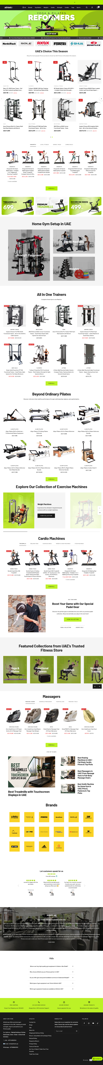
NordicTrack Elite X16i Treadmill (14, 571)
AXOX (64, 329)
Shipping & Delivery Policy (36, 1033)
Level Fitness (44, 144)
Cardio (53, 7)
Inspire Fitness (14, 329)
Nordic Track (57, 144)
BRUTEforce (39, 329)
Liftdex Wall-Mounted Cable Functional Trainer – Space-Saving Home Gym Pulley (88, 372)
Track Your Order (34, 1054)
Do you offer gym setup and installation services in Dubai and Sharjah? (49, 977)
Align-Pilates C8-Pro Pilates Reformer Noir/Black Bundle (14, 469)
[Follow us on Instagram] (89, 1023)
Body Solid (14, 368)
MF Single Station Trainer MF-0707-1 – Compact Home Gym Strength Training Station (64, 90)
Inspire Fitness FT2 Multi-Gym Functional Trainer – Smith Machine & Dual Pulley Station (88, 333)
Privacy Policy (33, 1043)
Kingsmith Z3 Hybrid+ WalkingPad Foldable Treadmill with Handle (44, 170)
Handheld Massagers (45, 701)
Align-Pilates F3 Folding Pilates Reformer (39, 432)
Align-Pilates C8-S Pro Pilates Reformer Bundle (39, 469)
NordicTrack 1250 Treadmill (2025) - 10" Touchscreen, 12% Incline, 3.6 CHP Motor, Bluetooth (51, 573)
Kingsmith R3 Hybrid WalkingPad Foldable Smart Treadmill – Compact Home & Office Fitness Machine (28, 171)
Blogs (30, 1025)
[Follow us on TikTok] (97, 1023)
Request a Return (34, 1041)
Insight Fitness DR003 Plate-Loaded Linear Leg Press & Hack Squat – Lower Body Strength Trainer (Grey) (89, 90)
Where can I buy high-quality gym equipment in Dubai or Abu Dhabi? (49, 966)
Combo (67, 7)
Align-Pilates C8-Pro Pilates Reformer (63, 431)
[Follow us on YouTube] (93, 1023)
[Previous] (100, 508)
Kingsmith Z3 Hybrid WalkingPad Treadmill (59, 169)
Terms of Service (34, 1046)
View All (51, 383)
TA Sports (39, 368)
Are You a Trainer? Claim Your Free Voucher (38, 1050)
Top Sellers (38, 7)
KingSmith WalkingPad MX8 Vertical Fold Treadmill (90, 170)
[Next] (100, 512)
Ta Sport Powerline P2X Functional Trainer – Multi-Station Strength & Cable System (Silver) (39, 372)
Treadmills (22, 543)
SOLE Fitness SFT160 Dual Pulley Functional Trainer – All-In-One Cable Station (38, 128)
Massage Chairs (30, 701)
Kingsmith (33, 144)
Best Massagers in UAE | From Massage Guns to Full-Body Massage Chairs (86, 774)
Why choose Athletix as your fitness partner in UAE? (44, 972)
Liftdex (64, 368)
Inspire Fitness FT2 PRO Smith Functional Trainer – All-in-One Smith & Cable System (14, 333)
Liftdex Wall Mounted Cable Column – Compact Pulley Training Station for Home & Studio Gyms (63, 372)
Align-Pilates (14, 429)
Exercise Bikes (47, 543)
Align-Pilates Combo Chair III (88, 468)
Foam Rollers (60, 701)
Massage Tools (73, 701)
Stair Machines (79, 543)
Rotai (51, 726)
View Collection (46, 515)
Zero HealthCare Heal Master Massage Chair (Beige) (33, 730)
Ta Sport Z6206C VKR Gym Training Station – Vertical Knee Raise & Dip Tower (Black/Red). (38, 90)
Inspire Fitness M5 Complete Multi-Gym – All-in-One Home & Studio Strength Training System (89, 128)
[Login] (92, 7)
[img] (51, 874)
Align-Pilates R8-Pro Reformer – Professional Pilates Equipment (14, 432)
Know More (51, 942)
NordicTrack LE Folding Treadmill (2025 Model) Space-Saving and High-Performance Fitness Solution (32, 573)
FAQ (30, 1027)
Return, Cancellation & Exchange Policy (40, 1035)
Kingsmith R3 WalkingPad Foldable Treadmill (89, 571)
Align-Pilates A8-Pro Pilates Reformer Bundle (88, 432)
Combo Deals (69, 144)
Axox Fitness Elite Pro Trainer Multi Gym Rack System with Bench (64, 332)
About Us (31, 1030)
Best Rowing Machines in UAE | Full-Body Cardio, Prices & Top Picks (85, 761)
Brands (30, 7)
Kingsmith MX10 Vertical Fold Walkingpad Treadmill (75, 170)
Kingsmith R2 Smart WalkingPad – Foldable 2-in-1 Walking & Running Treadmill (12, 171)
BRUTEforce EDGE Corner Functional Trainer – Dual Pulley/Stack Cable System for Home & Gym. (39, 333)
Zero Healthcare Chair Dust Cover (89, 730)
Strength (59, 7)
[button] (19, 886)
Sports (78, 7)
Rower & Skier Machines (63, 543)
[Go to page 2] (52, 137)
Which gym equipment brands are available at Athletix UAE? (46, 989)
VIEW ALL (51, 586)
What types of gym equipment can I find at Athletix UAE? (45, 983)
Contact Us (32, 1022)
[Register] (76, 1031)
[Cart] (97, 7)
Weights (46, 7)
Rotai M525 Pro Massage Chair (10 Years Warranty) (70, 730)
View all (51, 188)
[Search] (86, 7)
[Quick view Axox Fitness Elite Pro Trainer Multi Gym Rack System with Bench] (22, 99)
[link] (13, 78)
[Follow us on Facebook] (84, 1023)
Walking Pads (34, 543)
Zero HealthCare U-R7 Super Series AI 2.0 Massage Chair (14, 730)
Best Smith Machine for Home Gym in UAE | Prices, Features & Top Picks (86, 788)
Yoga (72, 7)
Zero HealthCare (14, 726)
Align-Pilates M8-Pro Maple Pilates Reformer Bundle (63, 469)
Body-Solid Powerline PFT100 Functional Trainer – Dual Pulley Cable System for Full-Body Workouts (14, 372)
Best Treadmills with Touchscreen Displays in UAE (29, 793)
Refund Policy (33, 1038)
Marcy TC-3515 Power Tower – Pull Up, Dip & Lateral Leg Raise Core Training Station (12, 90)
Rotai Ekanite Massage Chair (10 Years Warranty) (51, 730)
